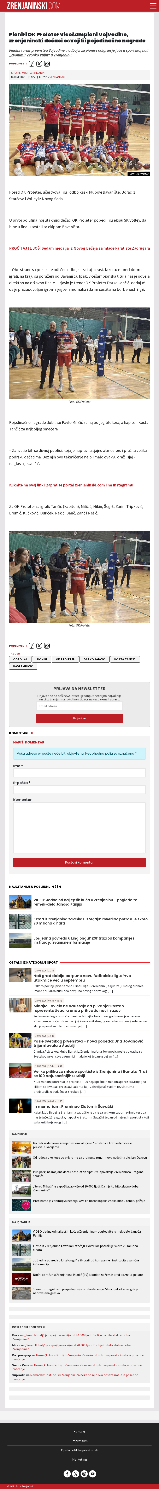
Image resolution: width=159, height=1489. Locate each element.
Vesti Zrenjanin (33, 73)
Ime (18, 766)
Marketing (79, 1459)
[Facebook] (67, 1474)
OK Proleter (65, 659)
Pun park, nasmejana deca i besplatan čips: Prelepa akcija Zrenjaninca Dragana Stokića (88, 1174)
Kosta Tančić (125, 659)
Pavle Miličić (23, 666)
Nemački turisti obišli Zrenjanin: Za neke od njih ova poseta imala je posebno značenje (78, 1357)
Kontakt (79, 1431)
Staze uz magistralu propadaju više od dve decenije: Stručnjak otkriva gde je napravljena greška (85, 1291)
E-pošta (21, 783)
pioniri (41, 659)
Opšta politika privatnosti (79, 1450)
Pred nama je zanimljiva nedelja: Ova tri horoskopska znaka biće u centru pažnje (89, 1201)
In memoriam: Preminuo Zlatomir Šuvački (73, 1106)
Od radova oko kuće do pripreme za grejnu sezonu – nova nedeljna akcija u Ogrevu (90, 1157)
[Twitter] (75, 1474)
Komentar (22, 799)
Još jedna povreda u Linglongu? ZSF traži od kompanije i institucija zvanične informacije (84, 940)
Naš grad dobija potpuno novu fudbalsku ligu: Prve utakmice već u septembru (82, 978)
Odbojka (20, 659)
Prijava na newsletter (79, 688)
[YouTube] (92, 1474)
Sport (15, 73)
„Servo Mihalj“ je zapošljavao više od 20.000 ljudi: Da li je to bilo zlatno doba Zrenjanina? (86, 1188)
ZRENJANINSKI (57, 77)
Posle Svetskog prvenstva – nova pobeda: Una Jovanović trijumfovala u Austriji (88, 1043)
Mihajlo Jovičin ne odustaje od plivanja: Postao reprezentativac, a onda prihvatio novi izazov (79, 1008)
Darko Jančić (94, 659)
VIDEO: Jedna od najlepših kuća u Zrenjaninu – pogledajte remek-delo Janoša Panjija (85, 902)
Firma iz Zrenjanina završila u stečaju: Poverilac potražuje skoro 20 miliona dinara (91, 921)
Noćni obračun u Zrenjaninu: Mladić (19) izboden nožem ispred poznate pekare (88, 1275)
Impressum (79, 1441)
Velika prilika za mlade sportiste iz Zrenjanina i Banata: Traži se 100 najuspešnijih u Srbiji (91, 1074)
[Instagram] (84, 1474)
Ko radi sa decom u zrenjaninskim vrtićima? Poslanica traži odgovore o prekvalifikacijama (82, 1145)
